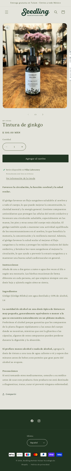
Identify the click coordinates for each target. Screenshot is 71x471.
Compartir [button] (11, 394)
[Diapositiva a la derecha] (42, 114)
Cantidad (6, 139)
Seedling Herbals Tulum (33, 460)
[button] (6, 12)
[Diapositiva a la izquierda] (28, 114)
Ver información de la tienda (20, 178)
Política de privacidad (40, 464)
